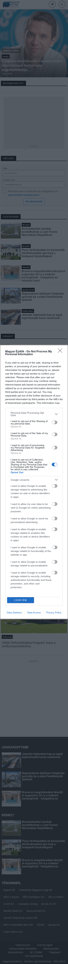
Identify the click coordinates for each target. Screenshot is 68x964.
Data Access (34, 612)
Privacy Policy (53, 612)
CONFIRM (20, 600)
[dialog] (34, 482)
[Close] (61, 351)
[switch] (54, 422)
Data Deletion (14, 612)
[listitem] (34, 414)
